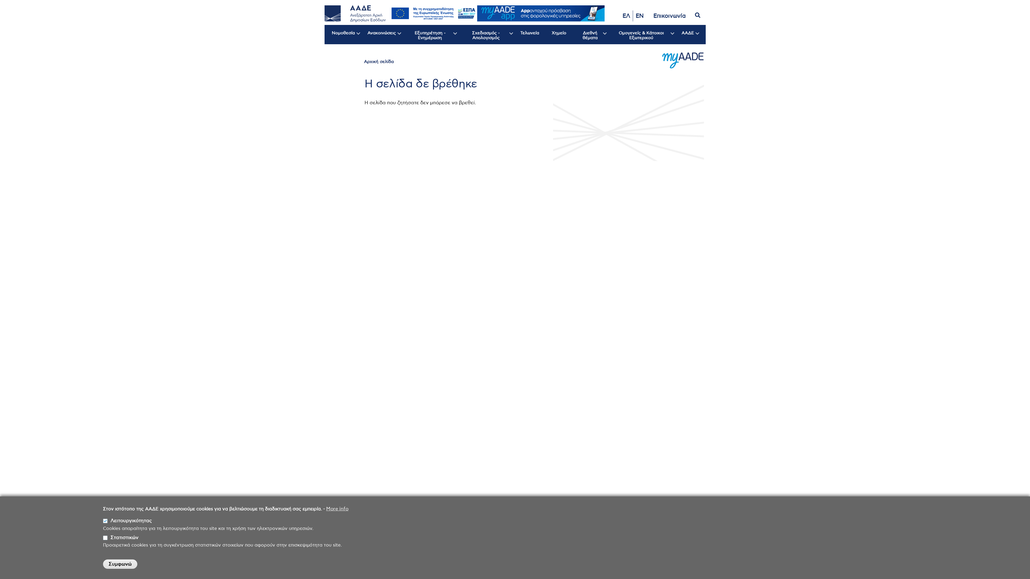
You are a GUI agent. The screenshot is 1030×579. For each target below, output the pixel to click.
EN (640, 16)
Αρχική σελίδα (379, 62)
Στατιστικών (124, 537)
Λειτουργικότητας (131, 520)
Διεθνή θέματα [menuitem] (585, 37)
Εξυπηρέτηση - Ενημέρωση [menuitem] (423, 37)
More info (337, 509)
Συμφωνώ (120, 564)
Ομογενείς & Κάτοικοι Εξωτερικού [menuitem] (635, 37)
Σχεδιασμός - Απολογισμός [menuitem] (478, 37)
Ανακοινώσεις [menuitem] (378, 37)
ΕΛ (626, 16)
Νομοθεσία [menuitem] (340, 37)
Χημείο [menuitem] (559, 33)
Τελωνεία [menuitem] (529, 33)
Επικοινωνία (669, 16)
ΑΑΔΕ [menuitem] (684, 37)
